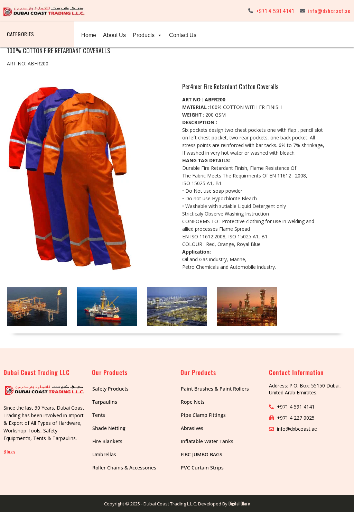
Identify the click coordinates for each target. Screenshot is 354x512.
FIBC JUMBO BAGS (201, 454)
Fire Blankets (107, 441)
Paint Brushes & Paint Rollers (215, 388)
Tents (98, 415)
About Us (114, 35)
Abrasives (192, 428)
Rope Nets (193, 402)
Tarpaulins (104, 402)
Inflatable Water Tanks (207, 441)
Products (144, 35)
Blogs (9, 451)
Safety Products (110, 388)
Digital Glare (239, 503)
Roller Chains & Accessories (124, 467)
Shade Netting (108, 428)
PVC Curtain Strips (202, 467)
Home (88, 35)
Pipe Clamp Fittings (203, 415)
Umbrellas (104, 454)
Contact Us (182, 35)
